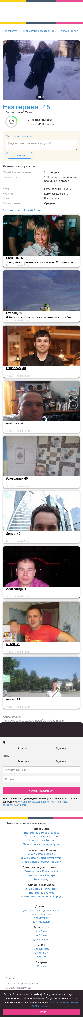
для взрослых (41, 921)
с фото (41, 956)
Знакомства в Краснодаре (41, 836)
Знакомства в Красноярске (41, 871)
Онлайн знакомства (18, 987)
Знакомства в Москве (41, 854)
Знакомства (10, 31)
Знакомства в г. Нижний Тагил (22, 210)
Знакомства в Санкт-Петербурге (41, 857)
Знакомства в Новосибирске (41, 832)
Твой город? (41, 879)
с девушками (41, 948)
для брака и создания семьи (41, 910)
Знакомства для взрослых (22, 983)
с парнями (41, 952)
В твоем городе (68, 31)
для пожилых (41, 939)
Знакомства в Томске (41, 840)
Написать (20, 155)
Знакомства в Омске (41, 892)
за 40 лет (41, 931)
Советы (10, 978)
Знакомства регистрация (38, 31)
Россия (41, 966)
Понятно (41, 1011)
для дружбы (41, 918)
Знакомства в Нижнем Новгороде (41, 896)
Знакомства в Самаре (41, 875)
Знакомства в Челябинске (41, 888)
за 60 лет (41, 935)
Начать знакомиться (41, 790)
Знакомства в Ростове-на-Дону (41, 861)
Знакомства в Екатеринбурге (41, 844)
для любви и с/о (41, 914)
